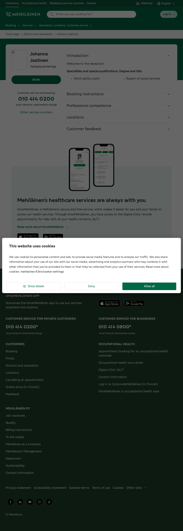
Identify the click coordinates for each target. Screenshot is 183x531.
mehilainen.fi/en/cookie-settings (42, 271)
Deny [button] (91, 286)
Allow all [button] (149, 286)
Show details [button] (36, 286)
